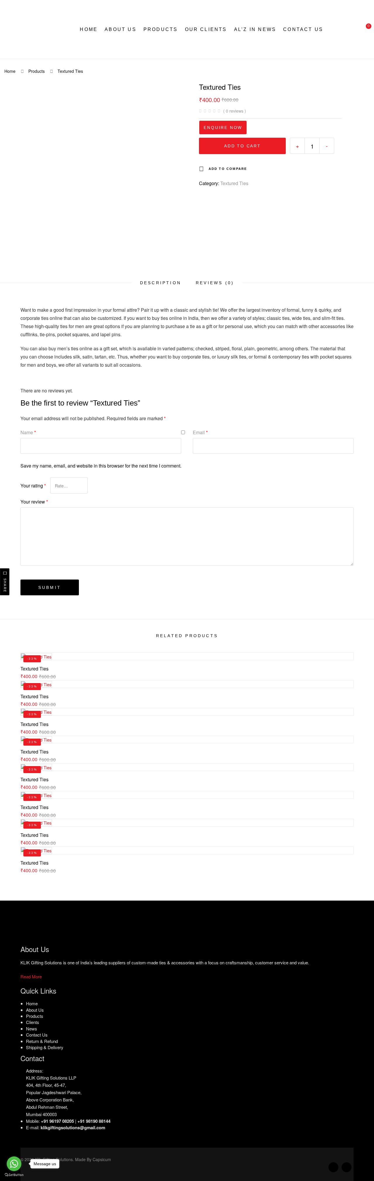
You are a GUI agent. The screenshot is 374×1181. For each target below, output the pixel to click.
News (31, 1028)
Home (89, 29)
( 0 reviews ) (234, 111)
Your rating (33, 485)
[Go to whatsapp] (14, 1163)
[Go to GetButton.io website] (14, 1175)
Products (160, 29)
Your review (34, 501)
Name (28, 432)
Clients (32, 1022)
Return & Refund (42, 1041)
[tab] (160, 282)
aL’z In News (255, 29)
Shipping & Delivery (44, 1047)
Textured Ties (234, 183)
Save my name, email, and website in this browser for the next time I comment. (100, 465)
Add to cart (242, 146)
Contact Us (303, 29)
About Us (120, 29)
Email (200, 432)
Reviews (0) (215, 282)
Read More (31, 976)
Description (160, 282)
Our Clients (206, 29)
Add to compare (228, 168)
